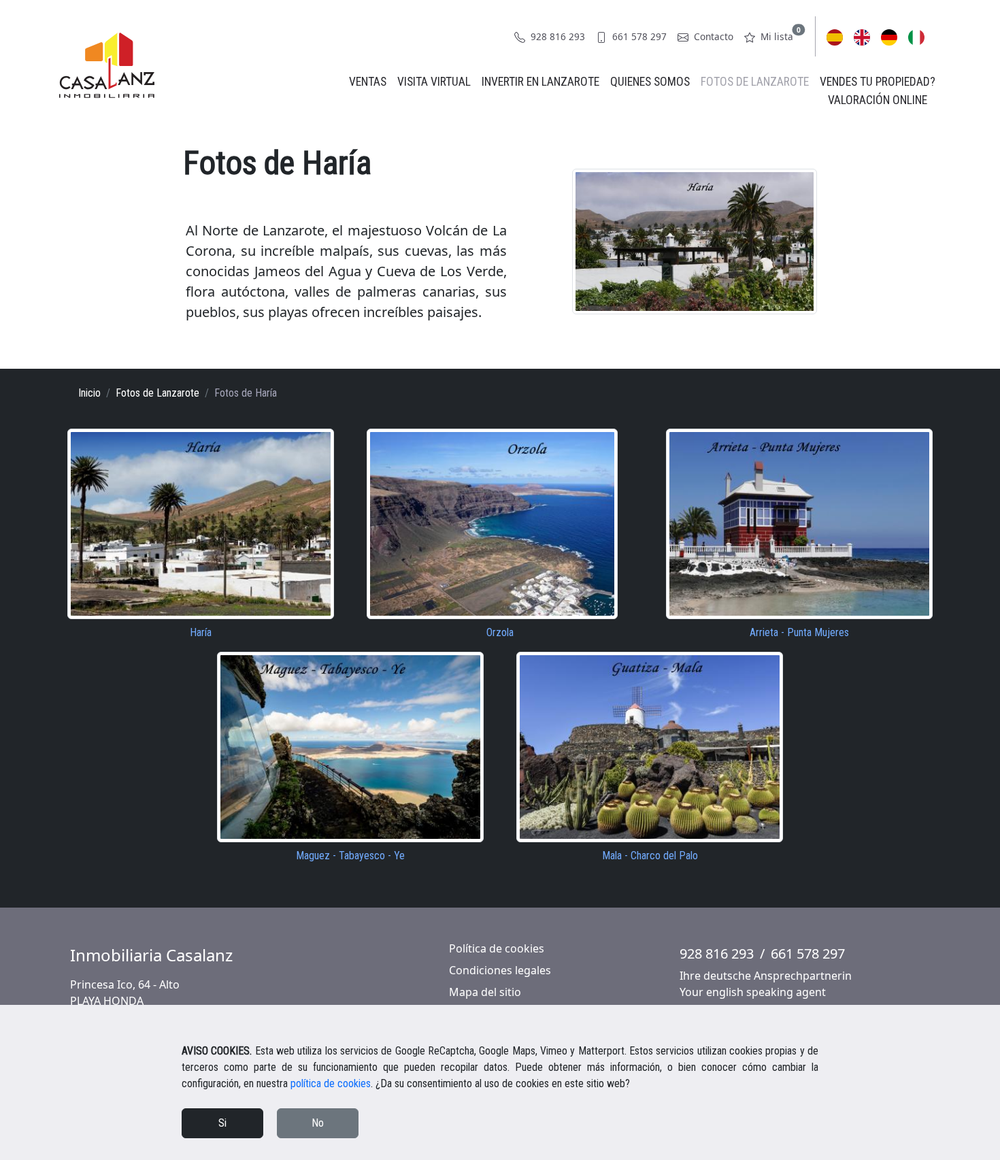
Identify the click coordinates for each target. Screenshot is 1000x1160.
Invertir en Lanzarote (540, 81)
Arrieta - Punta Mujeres (799, 632)
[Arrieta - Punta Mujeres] (799, 522)
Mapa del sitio (485, 991)
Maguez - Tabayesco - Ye (350, 855)
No (318, 1122)
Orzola (500, 632)
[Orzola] (492, 522)
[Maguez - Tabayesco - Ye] (350, 745)
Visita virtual (434, 81)
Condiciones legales (500, 970)
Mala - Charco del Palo (650, 855)
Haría (201, 632)
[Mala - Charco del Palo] (649, 745)
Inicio (89, 392)
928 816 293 (556, 36)
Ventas (367, 81)
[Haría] (200, 522)
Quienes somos (650, 81)
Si (222, 1122)
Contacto (712, 36)
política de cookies (330, 1083)
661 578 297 (638, 36)
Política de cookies (496, 948)
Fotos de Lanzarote (755, 81)
